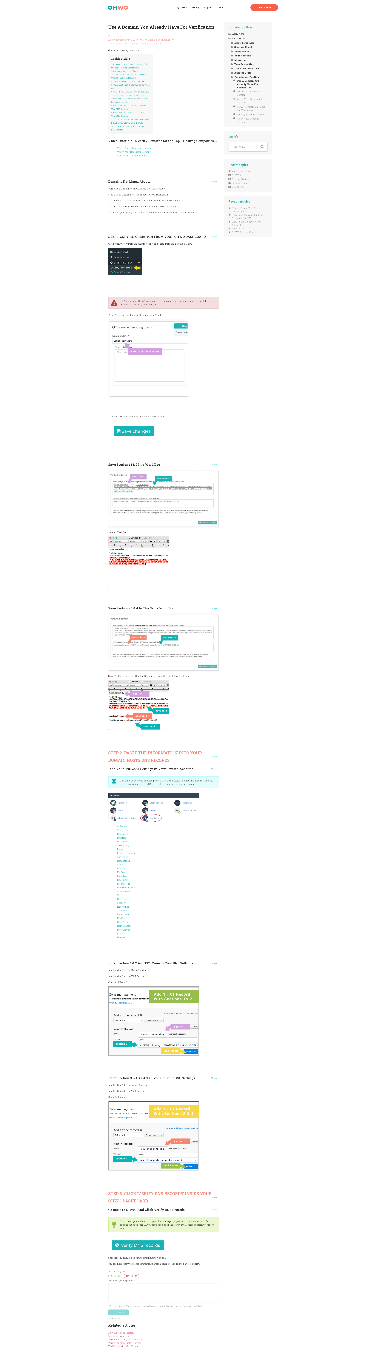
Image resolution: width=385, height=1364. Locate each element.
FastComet (123, 918)
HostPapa (122, 921)
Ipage (120, 849)
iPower (121, 937)
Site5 (120, 864)
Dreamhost (123, 841)
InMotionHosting (126, 853)
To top (214, 141)
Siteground (123, 830)
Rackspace (123, 914)
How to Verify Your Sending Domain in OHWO (247, 216)
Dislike (132, 1276)
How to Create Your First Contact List (245, 210)
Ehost (120, 933)
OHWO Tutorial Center (244, 232)
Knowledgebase (117, 39)
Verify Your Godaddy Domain (124, 1346)
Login (221, 7)
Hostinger (122, 879)
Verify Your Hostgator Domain (133, 151)
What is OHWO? (240, 228)
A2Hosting (123, 845)
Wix (119, 895)
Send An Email (240, 182)
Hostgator (122, 833)
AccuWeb (122, 910)
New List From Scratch (121, 1332)
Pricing (196, 7)
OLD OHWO (137, 39)
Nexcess (122, 899)
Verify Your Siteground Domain (134, 147)
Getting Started (240, 179)
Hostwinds (123, 906)
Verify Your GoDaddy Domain (133, 155)
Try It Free (181, 7)
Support (208, 7)
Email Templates (241, 171)
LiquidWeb (123, 876)
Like (116, 1276)
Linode (121, 868)
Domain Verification (159, 39)
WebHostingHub (126, 887)
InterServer (123, 929)
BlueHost (122, 837)
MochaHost (123, 883)
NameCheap (124, 925)
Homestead (123, 860)
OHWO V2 (237, 175)
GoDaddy (122, 826)
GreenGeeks (124, 891)
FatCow (121, 872)
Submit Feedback (118, 1312)
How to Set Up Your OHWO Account (247, 223)
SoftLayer (122, 856)
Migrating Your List (119, 1336)
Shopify (121, 902)
